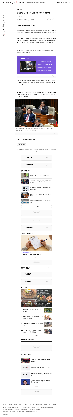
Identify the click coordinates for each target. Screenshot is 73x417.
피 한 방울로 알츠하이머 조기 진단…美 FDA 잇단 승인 (40, 201)
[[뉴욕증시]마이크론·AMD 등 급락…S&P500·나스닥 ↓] (48, 326)
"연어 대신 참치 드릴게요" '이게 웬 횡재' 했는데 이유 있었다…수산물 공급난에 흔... (45, 67)
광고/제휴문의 (9, 404)
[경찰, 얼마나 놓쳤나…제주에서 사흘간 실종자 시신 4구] (48, 313)
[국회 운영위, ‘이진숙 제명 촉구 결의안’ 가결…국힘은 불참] (25, 197)
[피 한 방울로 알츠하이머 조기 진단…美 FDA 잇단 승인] (25, 203)
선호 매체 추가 (33, 19)
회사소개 (4, 404)
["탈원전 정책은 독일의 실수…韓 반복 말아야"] (25, 177)
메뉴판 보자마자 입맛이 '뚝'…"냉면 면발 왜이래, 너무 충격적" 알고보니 (45, 64)
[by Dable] (49, 340)
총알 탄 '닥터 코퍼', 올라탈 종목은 (39, 382)
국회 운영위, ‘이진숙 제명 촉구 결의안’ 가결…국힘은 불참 (40, 195)
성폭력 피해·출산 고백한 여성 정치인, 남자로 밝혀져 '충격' (41, 360)
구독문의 (25, 404)
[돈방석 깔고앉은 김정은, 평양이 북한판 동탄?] (25, 377)
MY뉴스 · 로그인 (60, 2)
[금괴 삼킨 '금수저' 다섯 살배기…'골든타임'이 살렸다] (25, 370)
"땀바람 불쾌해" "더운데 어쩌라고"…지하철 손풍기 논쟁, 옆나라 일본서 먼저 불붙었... (45, 71)
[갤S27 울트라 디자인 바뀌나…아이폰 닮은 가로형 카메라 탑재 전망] (25, 190)
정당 (21, 9)
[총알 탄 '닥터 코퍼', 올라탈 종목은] (25, 384)
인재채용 (15, 404)
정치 (18, 9)
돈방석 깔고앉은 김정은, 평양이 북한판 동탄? (41, 374)
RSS (33, 404)
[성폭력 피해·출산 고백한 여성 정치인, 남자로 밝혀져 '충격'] (25, 363)
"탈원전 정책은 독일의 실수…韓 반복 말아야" (39, 175)
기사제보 (29, 404)
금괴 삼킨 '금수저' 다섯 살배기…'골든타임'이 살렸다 (41, 367)
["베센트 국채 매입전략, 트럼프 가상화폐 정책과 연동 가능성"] (25, 184)
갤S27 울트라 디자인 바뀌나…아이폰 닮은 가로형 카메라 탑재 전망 (40, 188)
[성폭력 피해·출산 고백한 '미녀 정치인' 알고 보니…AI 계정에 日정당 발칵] (48, 319)
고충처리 (49, 404)
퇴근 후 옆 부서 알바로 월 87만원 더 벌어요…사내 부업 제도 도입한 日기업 (45, 61)
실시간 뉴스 (21, 2)
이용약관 (45, 404)
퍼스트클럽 (20, 404)
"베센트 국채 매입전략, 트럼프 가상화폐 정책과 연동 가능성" (40, 181)
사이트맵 (54, 404)
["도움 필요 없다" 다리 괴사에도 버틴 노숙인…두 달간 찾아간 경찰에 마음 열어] (48, 333)
